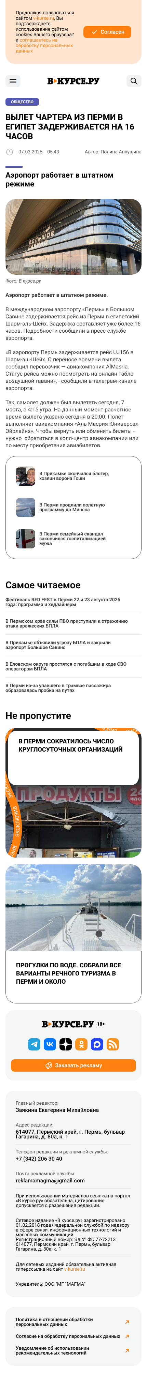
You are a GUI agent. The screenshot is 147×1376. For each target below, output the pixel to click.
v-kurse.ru (43, 18)
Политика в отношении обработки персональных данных (54, 1322)
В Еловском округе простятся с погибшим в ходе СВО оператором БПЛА (65, 666)
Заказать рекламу (78, 1065)
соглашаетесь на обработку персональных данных (44, 45)
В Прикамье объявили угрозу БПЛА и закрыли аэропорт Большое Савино (58, 645)
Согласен (112, 32)
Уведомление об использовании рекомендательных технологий (52, 1351)
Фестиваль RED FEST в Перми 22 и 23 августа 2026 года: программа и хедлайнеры (62, 602)
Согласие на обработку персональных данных (68, 1336)
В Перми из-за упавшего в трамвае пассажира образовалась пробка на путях (58, 688)
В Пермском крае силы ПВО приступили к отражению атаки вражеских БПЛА (66, 624)
